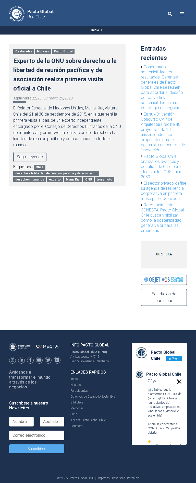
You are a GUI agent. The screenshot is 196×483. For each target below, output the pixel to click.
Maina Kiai (73, 179)
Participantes (79, 390)
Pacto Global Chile (163, 374)
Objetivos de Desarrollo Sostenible (92, 396)
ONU (88, 179)
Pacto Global (63, 51)
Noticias (43, 51)
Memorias (77, 408)
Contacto (76, 426)
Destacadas (23, 51)
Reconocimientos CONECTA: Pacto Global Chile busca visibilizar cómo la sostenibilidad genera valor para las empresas (162, 218)
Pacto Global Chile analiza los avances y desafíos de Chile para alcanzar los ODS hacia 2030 (161, 166)
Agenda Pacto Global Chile (88, 420)
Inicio (95, 30)
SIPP (73, 414)
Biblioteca (76, 402)
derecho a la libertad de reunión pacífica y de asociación (56, 173)
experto (55, 179)
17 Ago (151, 381)
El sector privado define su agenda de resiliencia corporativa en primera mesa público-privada (163, 191)
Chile (39, 167)
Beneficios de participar (164, 297)
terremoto (104, 179)
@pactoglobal (157, 398)
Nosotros (76, 385)
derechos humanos (29, 179)
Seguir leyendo (30, 156)
